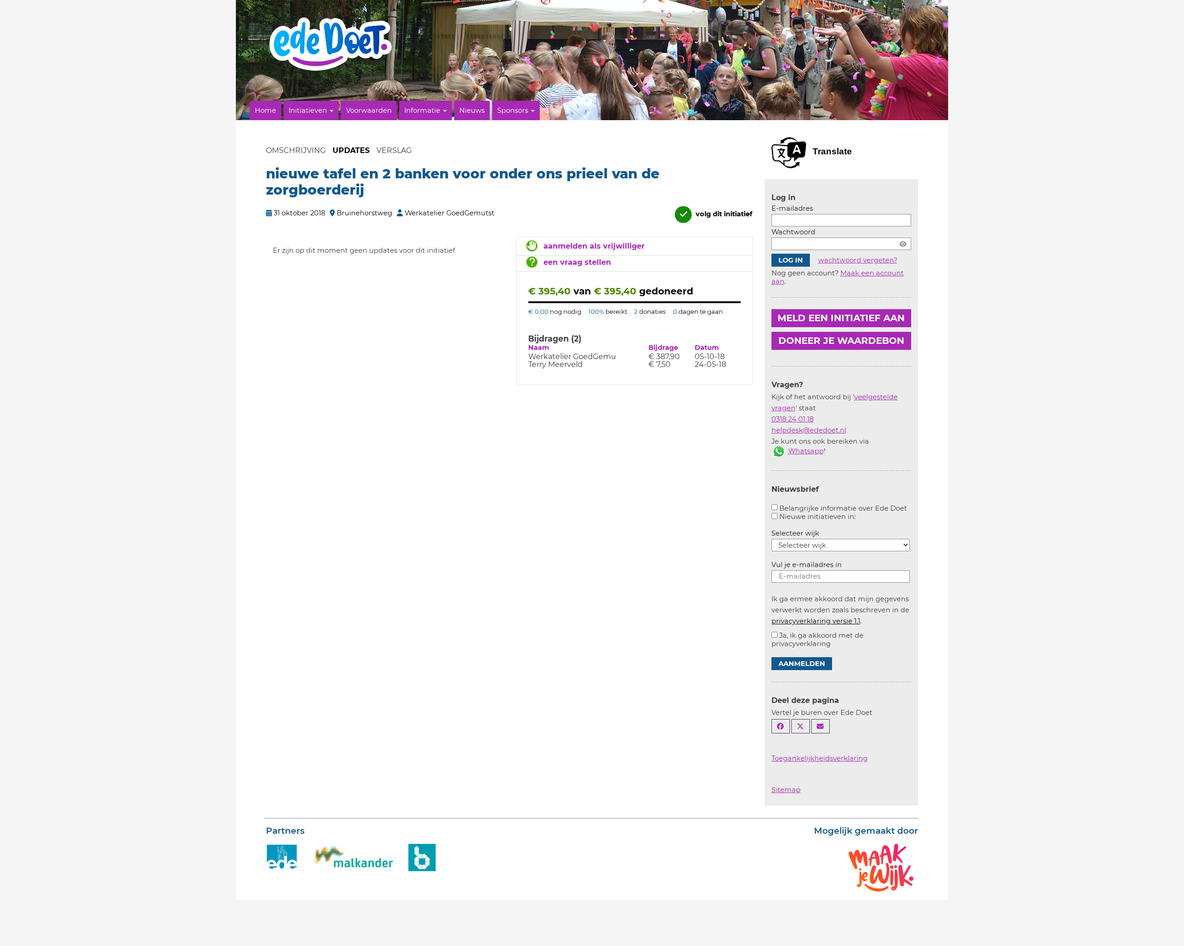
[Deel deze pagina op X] (800, 726)
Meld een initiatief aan (841, 317)
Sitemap (786, 790)
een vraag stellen (577, 262)
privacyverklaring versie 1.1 (815, 621)
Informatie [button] (423, 110)
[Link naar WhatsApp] (778, 451)
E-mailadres (792, 208)
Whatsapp (806, 451)
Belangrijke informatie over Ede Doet (843, 508)
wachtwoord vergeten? (857, 260)
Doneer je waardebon (841, 340)
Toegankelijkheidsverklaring (819, 758)
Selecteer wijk (795, 533)
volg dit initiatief (723, 214)
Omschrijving (296, 150)
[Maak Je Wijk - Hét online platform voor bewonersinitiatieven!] (881, 867)
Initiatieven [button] (309, 110)
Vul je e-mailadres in (806, 565)
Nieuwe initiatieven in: (817, 517)
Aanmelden (801, 663)
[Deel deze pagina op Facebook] (780, 726)
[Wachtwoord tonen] (903, 243)
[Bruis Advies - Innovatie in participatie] (422, 857)
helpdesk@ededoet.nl (808, 430)
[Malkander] (353, 857)
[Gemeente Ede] (282, 857)
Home (265, 110)
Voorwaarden (369, 110)
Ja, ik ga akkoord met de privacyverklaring (817, 639)
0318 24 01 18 (792, 419)
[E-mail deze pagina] (820, 726)
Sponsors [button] (513, 110)
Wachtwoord (793, 232)
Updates (351, 150)
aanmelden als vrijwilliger (594, 246)
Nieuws (472, 110)
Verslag (394, 150)
